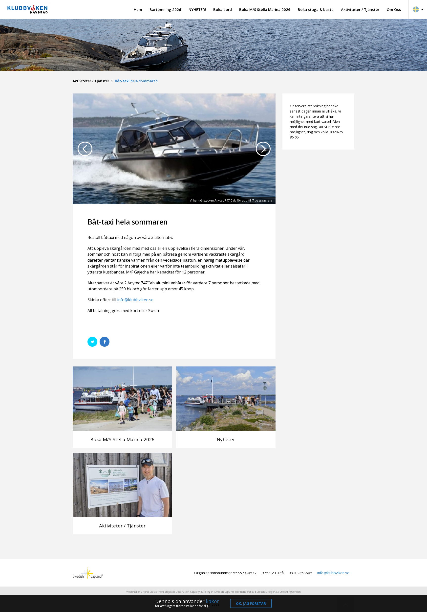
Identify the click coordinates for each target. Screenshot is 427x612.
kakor (212, 601)
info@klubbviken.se (135, 299)
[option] (174, 148)
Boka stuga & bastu (316, 9)
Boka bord (222, 9)
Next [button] (263, 149)
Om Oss (394, 9)
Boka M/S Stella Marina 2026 (264, 9)
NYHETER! (197, 9)
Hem (138, 9)
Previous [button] (85, 149)
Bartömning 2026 (165, 9)
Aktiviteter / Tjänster (360, 9)
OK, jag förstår (251, 603)
